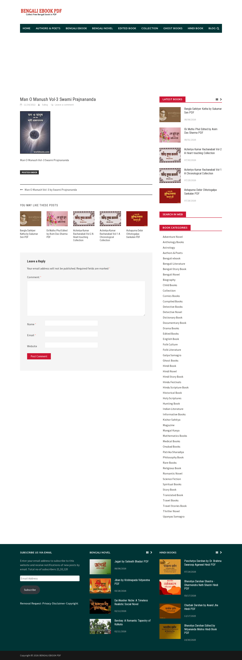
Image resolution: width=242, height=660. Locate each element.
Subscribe (30, 589)
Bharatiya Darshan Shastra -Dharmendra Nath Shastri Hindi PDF (201, 585)
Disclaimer (58, 603)
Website (32, 346)
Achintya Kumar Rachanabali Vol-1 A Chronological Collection (203, 171)
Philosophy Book (173, 457)
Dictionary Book (172, 317)
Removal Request (30, 603)
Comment (34, 277)
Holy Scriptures (172, 398)
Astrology (169, 247)
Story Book (169, 489)
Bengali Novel (102, 28)
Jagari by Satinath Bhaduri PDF (131, 561)
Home (26, 28)
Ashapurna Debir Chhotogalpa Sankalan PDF (134, 233)
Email (31, 335)
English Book (171, 339)
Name (31, 324)
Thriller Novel (171, 511)
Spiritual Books (172, 484)
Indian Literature (173, 409)
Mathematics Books (175, 435)
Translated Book (173, 495)
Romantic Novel (172, 473)
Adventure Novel (173, 236)
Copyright (72, 603)
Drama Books (171, 328)
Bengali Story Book (174, 269)
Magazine (169, 425)
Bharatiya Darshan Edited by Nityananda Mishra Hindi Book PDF (200, 629)
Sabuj (45, 104)
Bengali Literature (174, 263)
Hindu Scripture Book (175, 387)
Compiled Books (173, 301)
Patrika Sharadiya (173, 452)
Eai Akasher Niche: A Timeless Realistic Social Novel (131, 602)
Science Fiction (172, 479)
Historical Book (172, 392)
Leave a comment (64, 104)
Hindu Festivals (172, 382)
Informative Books (174, 414)
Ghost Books (172, 28)
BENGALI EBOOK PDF (50, 655)
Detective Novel (172, 312)
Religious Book (172, 468)
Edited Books (171, 333)
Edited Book (127, 28)
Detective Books (173, 306)
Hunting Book (171, 403)
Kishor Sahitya (171, 419)
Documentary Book (174, 323)
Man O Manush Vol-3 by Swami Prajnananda (51, 189)
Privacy (46, 603)
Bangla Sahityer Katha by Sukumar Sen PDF (29, 233)
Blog (212, 28)
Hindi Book (195, 28)
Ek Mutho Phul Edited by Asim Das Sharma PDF (57, 233)
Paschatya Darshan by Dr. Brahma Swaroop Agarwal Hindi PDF (202, 562)
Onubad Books (171, 446)
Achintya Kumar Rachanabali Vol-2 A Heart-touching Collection (203, 151)
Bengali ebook (76, 28)
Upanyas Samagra (173, 516)
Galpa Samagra (172, 355)
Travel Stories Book (175, 506)
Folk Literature (172, 349)
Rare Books (170, 462)
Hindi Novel (170, 371)
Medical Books (171, 441)
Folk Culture (170, 344)
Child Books (170, 285)
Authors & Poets (48, 28)
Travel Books (171, 500)
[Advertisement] (121, 64)
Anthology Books (173, 242)
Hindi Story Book (173, 376)
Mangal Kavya (171, 430)
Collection (149, 28)
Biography (169, 279)
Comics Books (171, 296)
